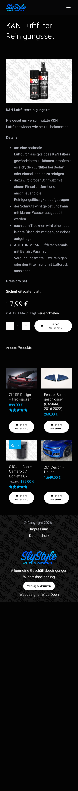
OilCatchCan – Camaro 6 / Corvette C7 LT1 (21, 471)
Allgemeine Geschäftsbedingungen (39, 570)
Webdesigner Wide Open (39, 594)
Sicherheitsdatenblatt (23, 291)
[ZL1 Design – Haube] (56, 450)
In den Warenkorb (55, 326)
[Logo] (16, 5)
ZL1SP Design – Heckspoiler (20, 397)
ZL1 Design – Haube (54, 470)
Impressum (39, 529)
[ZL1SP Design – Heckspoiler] (21, 378)
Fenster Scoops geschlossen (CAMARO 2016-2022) (56, 402)
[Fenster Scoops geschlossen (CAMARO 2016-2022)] (56, 378)
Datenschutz (39, 536)
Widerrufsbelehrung (39, 577)
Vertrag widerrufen (39, 586)
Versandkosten (48, 313)
